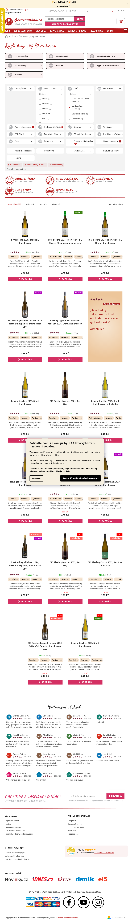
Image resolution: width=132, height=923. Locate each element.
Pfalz (45, 118)
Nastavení (36, 478)
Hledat (79, 18)
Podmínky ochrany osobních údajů (19, 834)
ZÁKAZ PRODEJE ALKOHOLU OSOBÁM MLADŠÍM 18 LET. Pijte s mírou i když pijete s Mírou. (65, 892)
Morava (46, 109)
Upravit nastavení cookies (67, 918)
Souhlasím (80, 478)
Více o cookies (52, 455)
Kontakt (72, 11)
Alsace (46, 99)
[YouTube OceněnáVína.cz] (84, 902)
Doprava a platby (56, 11)
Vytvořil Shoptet (118, 918)
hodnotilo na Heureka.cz (104, 853)
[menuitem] (7, 31)
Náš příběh (72, 821)
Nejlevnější (30, 204)
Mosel (46, 113)
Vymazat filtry (57, 165)
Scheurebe (77, 119)
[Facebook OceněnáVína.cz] (69, 902)
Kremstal (46, 104)
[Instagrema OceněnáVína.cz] (98, 902)
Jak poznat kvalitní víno (14, 856)
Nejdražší (43, 204)
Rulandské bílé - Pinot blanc (80, 100)
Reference (72, 831)
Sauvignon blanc (79, 114)
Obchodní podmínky (13, 827)
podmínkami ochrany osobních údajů (108, 801)
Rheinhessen (15, 165)
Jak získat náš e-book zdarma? (17, 859)
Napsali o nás (73, 834)
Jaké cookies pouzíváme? (15, 831)
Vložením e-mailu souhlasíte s (96, 801)
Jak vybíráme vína (75, 824)
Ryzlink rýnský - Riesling (78, 107)
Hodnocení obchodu (65, 707)
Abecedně (56, 204)
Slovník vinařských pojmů (15, 853)
